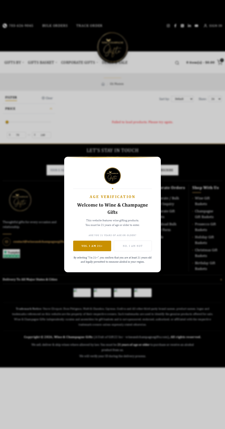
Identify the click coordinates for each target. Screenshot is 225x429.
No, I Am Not (133, 245)
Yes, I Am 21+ (92, 245)
